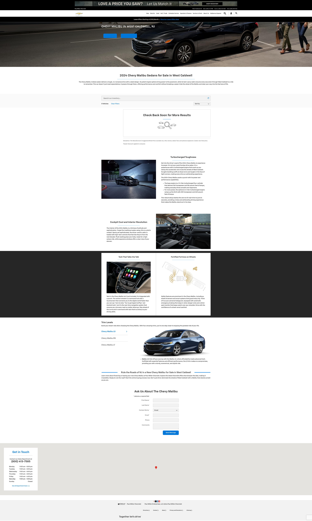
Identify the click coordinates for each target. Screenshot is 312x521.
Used (157, 13)
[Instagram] (154, 501)
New (147, 13)
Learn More (110, 35)
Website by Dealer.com (121, 504)
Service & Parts (197, 13)
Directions (146, 510)
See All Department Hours (20, 486)
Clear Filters (115, 104)
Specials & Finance (186, 13)
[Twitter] (155, 501)
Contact (155, 510)
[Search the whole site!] (236, 13)
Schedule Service (174, 13)
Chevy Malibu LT (108, 345)
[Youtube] (159, 501)
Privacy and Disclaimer (176, 510)
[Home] (79, 13)
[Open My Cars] (231, 13)
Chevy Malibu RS (108, 338)
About (163, 510)
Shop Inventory (129, 35)
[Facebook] (157, 501)
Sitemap (189, 510)
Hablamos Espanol (215, 13)
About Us (206, 13)
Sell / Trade (163, 13)
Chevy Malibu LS (108, 331)
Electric (152, 13)
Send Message (171, 432)
